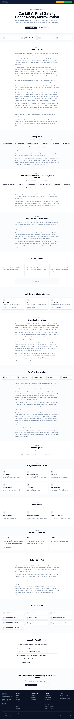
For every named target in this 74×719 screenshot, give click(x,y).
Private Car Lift (48, 699)
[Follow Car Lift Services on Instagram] (3, 704)
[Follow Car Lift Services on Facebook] (5, 704)
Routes (20, 1)
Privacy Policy (4, 713)
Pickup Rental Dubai (49, 708)
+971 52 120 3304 (64, 695)
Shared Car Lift (48, 697)
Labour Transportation (49, 706)
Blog (39, 1)
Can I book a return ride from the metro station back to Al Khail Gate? (31, 655)
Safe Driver (30, 1)
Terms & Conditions (11, 713)
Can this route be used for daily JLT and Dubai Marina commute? (30, 648)
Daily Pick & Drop (48, 702)
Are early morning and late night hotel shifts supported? (28, 651)
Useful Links (18, 708)
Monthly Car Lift (48, 701)
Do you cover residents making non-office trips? (27, 658)
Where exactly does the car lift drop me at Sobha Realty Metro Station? (32, 644)
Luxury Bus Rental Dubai (50, 704)
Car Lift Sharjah (34, 697)
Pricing (35, 1)
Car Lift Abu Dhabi (34, 701)
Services (24, 1)
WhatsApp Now (32, 27)
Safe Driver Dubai (48, 695)
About (43, 1)
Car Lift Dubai (33, 695)
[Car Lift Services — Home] (5, 2)
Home (16, 1)
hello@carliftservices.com (66, 696)
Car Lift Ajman (33, 699)
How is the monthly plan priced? (23, 662)
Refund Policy (17, 713)
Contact (47, 1)
